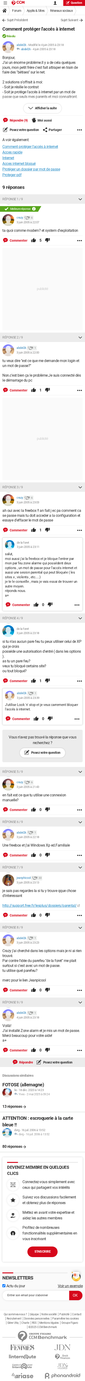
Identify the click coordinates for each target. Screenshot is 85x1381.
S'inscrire (42, 1251)
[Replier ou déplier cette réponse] (80, 199)
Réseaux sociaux (61, 10)
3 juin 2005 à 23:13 (28, 882)
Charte (25, 1322)
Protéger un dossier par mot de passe (31, 169)
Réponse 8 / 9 (12, 927)
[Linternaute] (22, 1357)
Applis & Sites (36, 10)
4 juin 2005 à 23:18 (44, 49)
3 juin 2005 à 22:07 (28, 222)
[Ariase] (22, 1375)
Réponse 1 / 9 (12, 199)
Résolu (11, 36)
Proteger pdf (11, 175)
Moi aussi (45, 120)
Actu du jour (15, 1286)
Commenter (18, 240)
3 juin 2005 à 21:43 (28, 787)
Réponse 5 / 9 (12, 772)
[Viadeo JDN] (62, 1366)
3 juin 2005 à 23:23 (28, 942)
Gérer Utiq (13, 1322)
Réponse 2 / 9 (12, 337)
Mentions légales (49, 1322)
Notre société (49, 1314)
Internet (8, 158)
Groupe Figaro (69, 1322)
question (76, 2)
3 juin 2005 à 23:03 (28, 502)
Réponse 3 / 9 (12, 487)
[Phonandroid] (62, 1376)
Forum (16, 10)
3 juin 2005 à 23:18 (28, 633)
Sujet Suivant (69, 20)
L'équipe (34, 1314)
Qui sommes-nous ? (15, 1314)
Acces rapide (12, 152)
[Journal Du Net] (62, 1347)
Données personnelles (37, 1318)
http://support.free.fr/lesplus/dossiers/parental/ (39, 905)
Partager (55, 130)
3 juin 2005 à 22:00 (28, 352)
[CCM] (18, 3)
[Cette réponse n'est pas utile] (47, 240)
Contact (76, 1314)
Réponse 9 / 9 (12, 1002)
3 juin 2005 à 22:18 (28, 837)
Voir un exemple (70, 1286)
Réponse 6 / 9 (12, 822)
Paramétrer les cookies (65, 1318)
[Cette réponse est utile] (33, 240)
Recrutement (14, 1318)
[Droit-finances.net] (62, 1357)
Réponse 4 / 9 (12, 618)
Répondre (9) (18, 120)
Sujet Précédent (17, 20)
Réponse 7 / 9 (12, 867)
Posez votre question (24, 130)
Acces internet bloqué (19, 163)
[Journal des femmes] (22, 1347)
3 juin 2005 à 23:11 (28, 547)
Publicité (64, 1314)
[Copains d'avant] (22, 1366)
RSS (34, 1322)
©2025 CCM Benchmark (42, 1327)
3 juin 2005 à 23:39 (28, 698)
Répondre (26, 1062)
